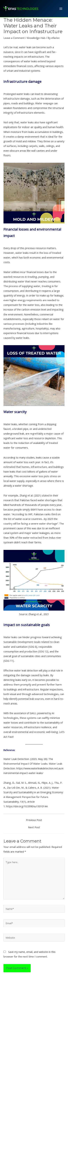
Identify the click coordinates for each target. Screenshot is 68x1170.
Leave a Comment (14, 38)
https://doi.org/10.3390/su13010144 (26, 806)
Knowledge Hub (36, 38)
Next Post (34, 827)
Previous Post (34, 820)
